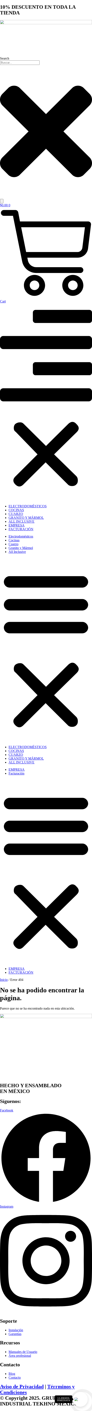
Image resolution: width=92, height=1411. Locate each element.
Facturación (21, 529)
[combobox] (20, 62)
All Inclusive (21, 521)
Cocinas (16, 510)
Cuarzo (16, 514)
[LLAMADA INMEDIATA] (80, 1399)
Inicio (4, 980)
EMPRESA (17, 525)
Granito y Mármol (26, 517)
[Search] (1, 201)
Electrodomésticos (28, 506)
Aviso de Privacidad (22, 1386)
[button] (46, 402)
